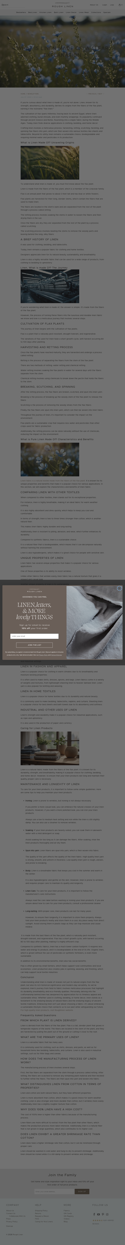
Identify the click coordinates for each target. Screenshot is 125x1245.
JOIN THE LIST (34, 645)
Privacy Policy (43, 655)
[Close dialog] (119, 588)
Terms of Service (56, 655)
